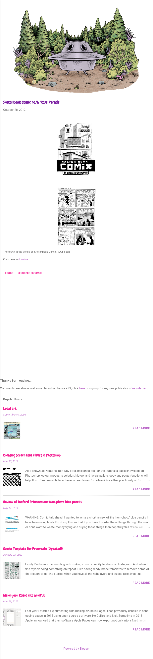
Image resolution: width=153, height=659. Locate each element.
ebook (9, 273)
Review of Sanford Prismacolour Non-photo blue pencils (42, 502)
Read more (141, 428)
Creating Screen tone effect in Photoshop (32, 455)
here (82, 388)
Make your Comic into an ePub (24, 595)
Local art (10, 408)
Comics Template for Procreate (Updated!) (33, 548)
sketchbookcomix (30, 273)
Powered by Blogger (77, 648)
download (24, 259)
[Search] (147, 11)
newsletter (139, 388)
